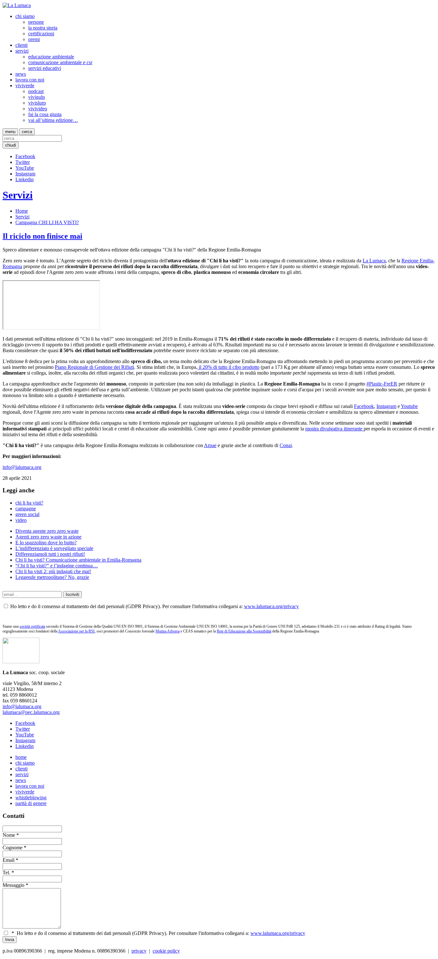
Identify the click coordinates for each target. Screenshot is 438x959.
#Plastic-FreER (381, 383)
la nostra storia (42, 27)
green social (27, 514)
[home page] (17, 5)
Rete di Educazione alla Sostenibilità (244, 631)
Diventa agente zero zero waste (47, 531)
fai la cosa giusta (45, 114)
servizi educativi (44, 68)
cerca (27, 131)
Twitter (22, 162)
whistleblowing (30, 797)
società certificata (32, 626)
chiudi (10, 145)
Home (21, 211)
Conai (286, 445)
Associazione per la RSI (76, 631)
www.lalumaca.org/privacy (271, 606)
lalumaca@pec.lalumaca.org (31, 712)
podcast (36, 91)
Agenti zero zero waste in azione (48, 536)
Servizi (18, 195)
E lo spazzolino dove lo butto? (46, 542)
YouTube (24, 168)
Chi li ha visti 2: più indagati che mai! (53, 571)
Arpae (210, 445)
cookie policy (166, 951)
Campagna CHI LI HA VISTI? (47, 222)
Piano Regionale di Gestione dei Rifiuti (94, 367)
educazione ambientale (51, 56)
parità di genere (30, 803)
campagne (25, 508)
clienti (21, 45)
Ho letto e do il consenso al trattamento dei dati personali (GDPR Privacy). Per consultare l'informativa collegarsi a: (158, 933)
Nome (9, 835)
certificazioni (41, 33)
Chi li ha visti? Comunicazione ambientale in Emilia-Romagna (78, 560)
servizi (22, 51)
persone (36, 22)
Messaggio (13, 885)
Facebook (25, 156)
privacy (139, 951)
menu (10, 131)
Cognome (12, 847)
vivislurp (37, 103)
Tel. (6, 872)
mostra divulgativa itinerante (334, 428)
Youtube (409, 406)
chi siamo (25, 16)
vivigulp (36, 97)
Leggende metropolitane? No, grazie (52, 577)
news (20, 74)
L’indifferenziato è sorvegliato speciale (54, 548)
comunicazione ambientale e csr (60, 62)
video (21, 520)
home (21, 757)
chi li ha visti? (29, 502)
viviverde (24, 85)
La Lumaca (374, 260)
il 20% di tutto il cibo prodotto (228, 367)
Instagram (25, 173)
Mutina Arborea (168, 631)
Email (8, 860)
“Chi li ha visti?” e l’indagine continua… (56, 565)
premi (34, 39)
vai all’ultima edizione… (53, 120)
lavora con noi (29, 79)
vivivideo (37, 108)
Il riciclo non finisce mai (42, 236)
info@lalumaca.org (22, 467)
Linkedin (24, 179)
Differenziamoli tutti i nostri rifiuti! (50, 554)
